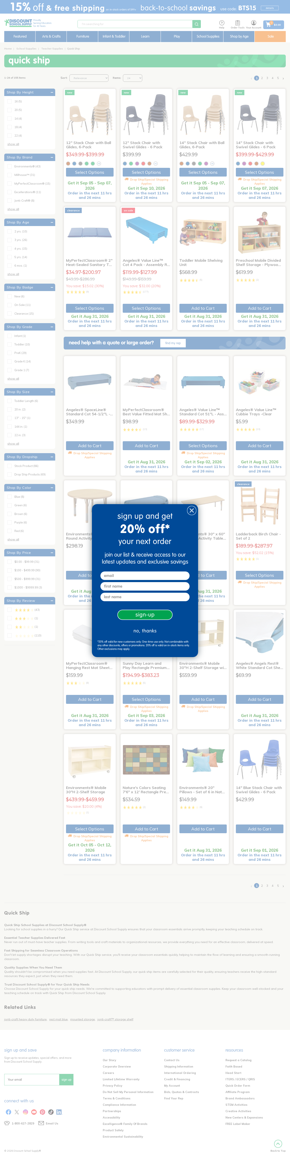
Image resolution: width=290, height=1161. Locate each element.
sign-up (145, 614)
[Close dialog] (191, 510)
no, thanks (145, 631)
